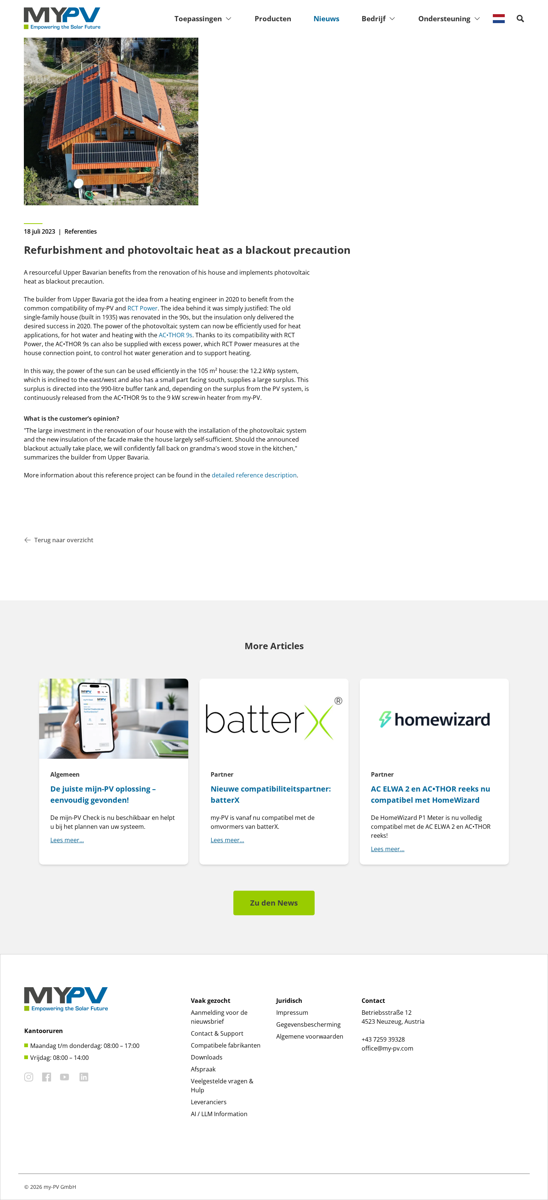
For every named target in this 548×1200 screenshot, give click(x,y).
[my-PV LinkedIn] (84, 1077)
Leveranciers (209, 1102)
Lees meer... (67, 840)
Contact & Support (217, 1033)
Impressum (292, 1012)
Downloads (207, 1057)
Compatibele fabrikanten (226, 1045)
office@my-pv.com (387, 1048)
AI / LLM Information (219, 1114)
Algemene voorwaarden (309, 1036)
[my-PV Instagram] (28, 1077)
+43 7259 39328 (383, 1039)
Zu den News (274, 903)
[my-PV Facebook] (46, 1077)
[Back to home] (62, 18)
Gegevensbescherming (308, 1024)
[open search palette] (520, 18)
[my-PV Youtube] (64, 1077)
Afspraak (203, 1069)
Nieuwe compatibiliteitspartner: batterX (271, 794)
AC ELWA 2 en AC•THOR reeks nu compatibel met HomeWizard (430, 794)
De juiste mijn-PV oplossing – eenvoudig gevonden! (103, 794)
